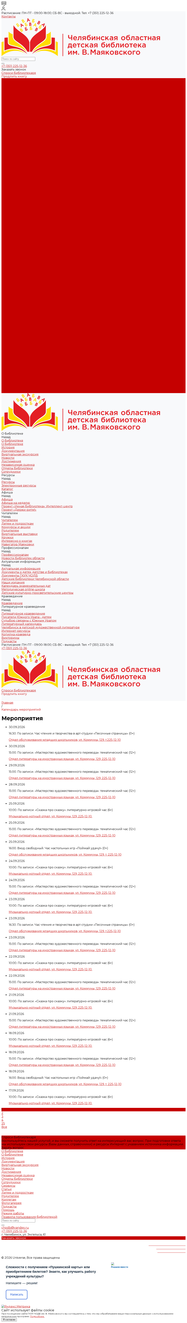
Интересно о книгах (16, 159)
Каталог (7, 121)
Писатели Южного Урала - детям (26, 208)
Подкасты (9, 391)
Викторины (10, 228)
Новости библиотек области (23, 170)
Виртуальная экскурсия (20, 93)
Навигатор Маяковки (17, 163)
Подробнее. (37, 1316)
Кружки (7, 156)
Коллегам (8, 1199)
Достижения (11, 100)
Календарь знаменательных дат (26, 190)
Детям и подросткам (17, 142)
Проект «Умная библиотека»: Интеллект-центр (37, 132)
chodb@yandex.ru (15, 1227)
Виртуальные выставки (19, 152)
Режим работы (12, 1213)
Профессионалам (15, 325)
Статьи (6, 1189)
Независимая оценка (18, 104)
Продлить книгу (14, 76)
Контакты (8, 16)
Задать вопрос (12, 1147)
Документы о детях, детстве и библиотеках (34, 177)
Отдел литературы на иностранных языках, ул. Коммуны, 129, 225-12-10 (62, 759)
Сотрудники (11, 111)
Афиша (7, 284)
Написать (16, 1294)
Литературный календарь (21, 215)
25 (3, 1123)
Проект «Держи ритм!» (18, 135)
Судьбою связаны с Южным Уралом (28, 211)
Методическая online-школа (23, 194)
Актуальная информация (21, 173)
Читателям (9, 298)
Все (4, 1127)
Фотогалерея (11, 1203)
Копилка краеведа (15, 225)
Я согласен (9, 1319)
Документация (13, 90)
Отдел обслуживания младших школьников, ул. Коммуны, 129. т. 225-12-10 (65, 854)
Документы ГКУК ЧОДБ (19, 180)
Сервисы (8, 1185)
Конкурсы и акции (15, 145)
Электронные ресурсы (18, 118)
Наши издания (13, 187)
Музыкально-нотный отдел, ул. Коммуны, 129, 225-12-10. (50, 816)
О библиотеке (12, 83)
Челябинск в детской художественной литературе (40, 218)
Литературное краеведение (23, 204)
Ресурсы (8, 273)
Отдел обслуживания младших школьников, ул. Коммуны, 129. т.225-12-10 (65, 740)
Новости (7, 97)
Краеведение (12, 360)
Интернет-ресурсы (15, 222)
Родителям (10, 149)
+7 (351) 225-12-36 (14, 66)
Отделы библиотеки (17, 107)
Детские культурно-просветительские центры (37, 197)
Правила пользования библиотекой (29, 1217)
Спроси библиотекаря (18, 73)
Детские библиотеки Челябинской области (35, 183)
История (8, 87)
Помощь (7, 1210)
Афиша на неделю (15, 128)
